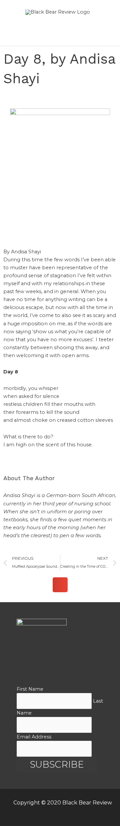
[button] (60, 584)
